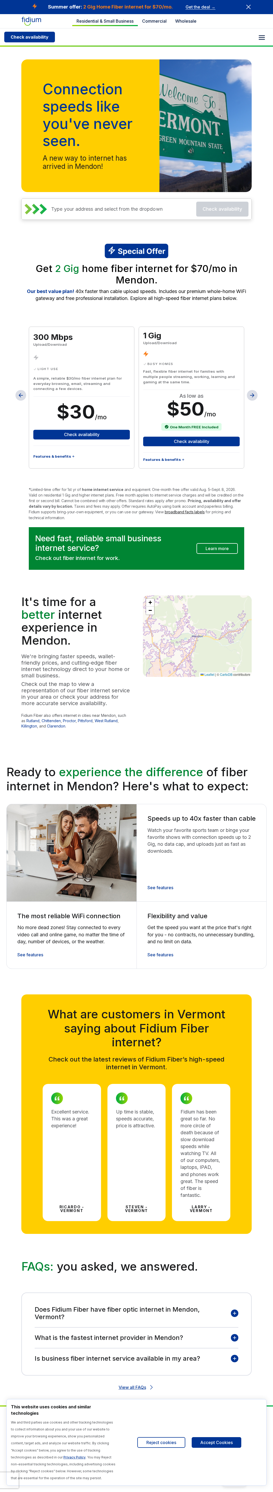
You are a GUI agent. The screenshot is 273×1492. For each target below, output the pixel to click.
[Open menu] (262, 37)
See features (160, 887)
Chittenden (51, 720)
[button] (150, 603)
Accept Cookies (216, 1442)
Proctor (69, 720)
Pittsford (85, 720)
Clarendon (56, 726)
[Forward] (252, 395)
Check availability (30, 37)
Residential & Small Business (105, 21)
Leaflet (209, 674)
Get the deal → (200, 7)
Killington (29, 726)
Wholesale (185, 21)
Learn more (217, 548)
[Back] (20, 395)
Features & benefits (52, 456)
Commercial (154, 21)
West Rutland (106, 720)
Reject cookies (161, 1442)
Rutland (32, 720)
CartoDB (226, 674)
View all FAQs (132, 1387)
